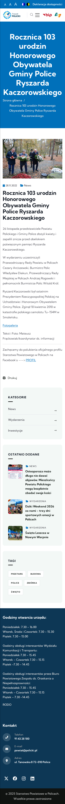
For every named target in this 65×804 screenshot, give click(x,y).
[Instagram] (23, 778)
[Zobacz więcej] (15, 471)
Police (15, 583)
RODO (7, 704)
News (27, 185)
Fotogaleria (10, 325)
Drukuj (12, 378)
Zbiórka (32, 583)
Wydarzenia (16, 420)
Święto (15, 592)
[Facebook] (15, 778)
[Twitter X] (6, 778)
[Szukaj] (31, 15)
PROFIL (31, 360)
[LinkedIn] (32, 778)
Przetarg (17, 574)
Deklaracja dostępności (47, 4)
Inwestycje (15, 430)
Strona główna (12, 100)
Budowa (36, 574)
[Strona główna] (11, 15)
